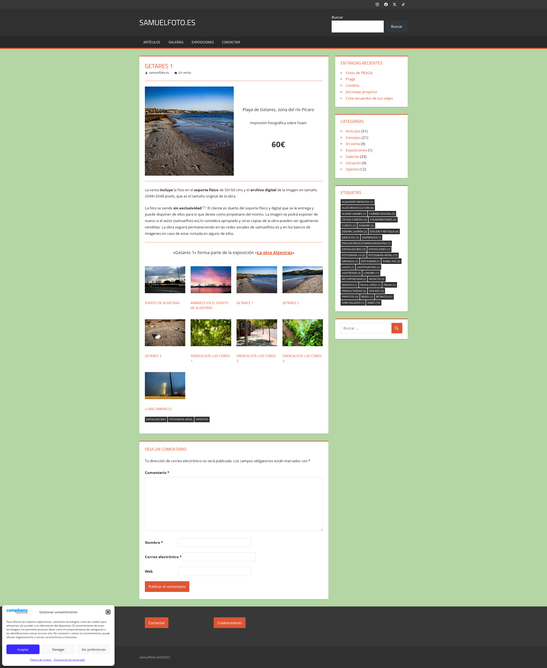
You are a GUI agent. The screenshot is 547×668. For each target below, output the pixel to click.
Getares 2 (290, 302)
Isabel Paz (391, 261)
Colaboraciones (383, 219)
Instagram (370, 261)
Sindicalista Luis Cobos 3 (302, 358)
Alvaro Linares (354, 214)
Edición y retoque (384, 231)
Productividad (354, 291)
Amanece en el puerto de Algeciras (209, 305)
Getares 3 (153, 355)
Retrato (384, 297)
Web (149, 571)
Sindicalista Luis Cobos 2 (256, 358)
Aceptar (23, 649)
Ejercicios (350, 237)
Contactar (231, 42)
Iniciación (353, 162)
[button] (108, 612)
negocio (349, 285)
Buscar (337, 17)
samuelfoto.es (167, 22)
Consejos (353, 137)
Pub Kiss (376, 291)
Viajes (373, 303)
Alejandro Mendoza (357, 202)
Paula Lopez (370, 285)
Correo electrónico (163, 556)
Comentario (157, 472)
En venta (185, 73)
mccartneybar (354, 279)
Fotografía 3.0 (353, 255)
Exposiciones (203, 42)
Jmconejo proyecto (361, 91)
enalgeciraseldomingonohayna (366, 243)
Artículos (151, 42)
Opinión (352, 169)
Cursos (349, 225)
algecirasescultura (358, 208)
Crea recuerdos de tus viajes (369, 98)
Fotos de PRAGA (359, 72)
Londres (352, 85)
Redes (367, 297)
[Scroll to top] (540, 661)
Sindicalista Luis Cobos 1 (210, 358)
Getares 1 (245, 302)
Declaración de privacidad (69, 660)
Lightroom (351, 273)
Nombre (154, 542)
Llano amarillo (158, 408)
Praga (350, 79)
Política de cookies (41, 660)
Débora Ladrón (354, 231)
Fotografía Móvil (181, 419)
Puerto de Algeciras (162, 302)
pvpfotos (202, 419)
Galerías (176, 42)
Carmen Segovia (382, 214)
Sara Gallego (353, 303)
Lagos (348, 267)
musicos (376, 279)
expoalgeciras (156, 419)
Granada (350, 261)
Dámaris (366, 225)
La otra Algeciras (274, 252)
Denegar (58, 649)
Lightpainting (368, 267)
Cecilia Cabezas (354, 219)
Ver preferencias (94, 649)
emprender (371, 237)
